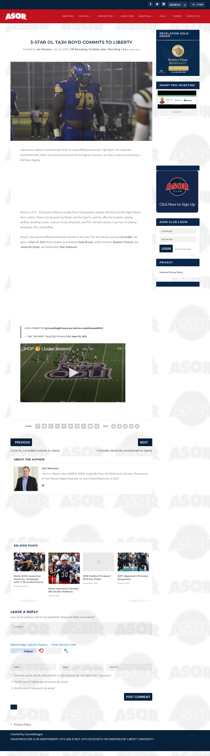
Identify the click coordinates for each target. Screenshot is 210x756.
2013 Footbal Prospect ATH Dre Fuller (97, 577)
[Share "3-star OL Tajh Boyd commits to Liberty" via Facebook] (37, 426)
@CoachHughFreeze (57, 328)
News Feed (68, 16)
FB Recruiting (105, 16)
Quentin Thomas (123, 242)
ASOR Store (127, 16)
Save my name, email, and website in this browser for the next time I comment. (63, 675)
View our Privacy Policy (171, 272)
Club (162, 16)
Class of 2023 (37, 242)
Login (166, 248)
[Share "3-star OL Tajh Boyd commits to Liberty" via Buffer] (77, 426)
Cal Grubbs (125, 237)
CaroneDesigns (33, 734)
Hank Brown (85, 242)
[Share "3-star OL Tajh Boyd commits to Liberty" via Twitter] (44, 426)
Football (84, 16)
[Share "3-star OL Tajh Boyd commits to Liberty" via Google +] (51, 426)
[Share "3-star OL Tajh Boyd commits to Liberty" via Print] (97, 426)
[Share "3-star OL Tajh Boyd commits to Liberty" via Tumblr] (57, 426)
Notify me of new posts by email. (34, 688)
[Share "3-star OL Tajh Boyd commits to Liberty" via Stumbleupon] (83, 426)
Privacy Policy (22, 724)
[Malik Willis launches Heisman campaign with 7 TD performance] (29, 562)
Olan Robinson (68, 247)
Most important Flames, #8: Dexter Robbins (63, 590)
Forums (177, 16)
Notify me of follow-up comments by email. (41, 682)
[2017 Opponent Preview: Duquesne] (133, 562)
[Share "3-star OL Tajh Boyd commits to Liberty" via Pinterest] (64, 426)
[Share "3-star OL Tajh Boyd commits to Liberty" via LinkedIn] (70, 426)
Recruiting (114, 49)
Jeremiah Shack (30, 247)
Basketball (145, 16)
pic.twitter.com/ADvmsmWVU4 (86, 328)
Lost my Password (183, 249)
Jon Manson (43, 49)
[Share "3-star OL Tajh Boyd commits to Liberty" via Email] (90, 426)
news (103, 49)
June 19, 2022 (79, 336)
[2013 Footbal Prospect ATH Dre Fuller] (98, 562)
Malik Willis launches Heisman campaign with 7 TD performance (28, 579)
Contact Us (193, 16)
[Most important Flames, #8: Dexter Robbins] (64, 568)
